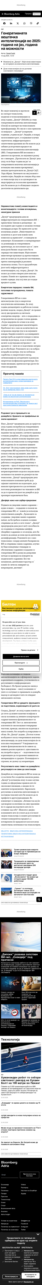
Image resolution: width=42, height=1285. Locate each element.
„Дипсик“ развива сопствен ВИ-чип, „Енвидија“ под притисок (19, 957)
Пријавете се (28, 1282)
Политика (4, 1190)
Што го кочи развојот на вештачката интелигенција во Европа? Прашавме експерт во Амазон (10, 1023)
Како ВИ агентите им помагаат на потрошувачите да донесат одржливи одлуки (29, 996)
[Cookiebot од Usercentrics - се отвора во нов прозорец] (30, 614)
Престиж (4, 1196)
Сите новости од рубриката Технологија (14, 902)
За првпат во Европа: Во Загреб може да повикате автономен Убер (19, 1143)
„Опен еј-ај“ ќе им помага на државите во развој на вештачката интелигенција (18, 395)
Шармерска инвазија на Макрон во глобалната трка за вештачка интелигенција (30, 1022)
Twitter (23, 1230)
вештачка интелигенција (21, 831)
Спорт (3, 1205)
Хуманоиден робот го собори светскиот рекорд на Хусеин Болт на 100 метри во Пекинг (21, 1080)
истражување (7, 836)
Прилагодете (20, 663)
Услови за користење (9, 1221)
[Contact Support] (39, 899)
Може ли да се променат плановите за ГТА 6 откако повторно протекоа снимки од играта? (20, 1130)
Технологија (10, 1039)
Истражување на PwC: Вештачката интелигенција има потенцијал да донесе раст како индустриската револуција (20, 403)
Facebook (24, 1224)
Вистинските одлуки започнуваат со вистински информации (20, 609)
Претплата (36, 14)
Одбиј (21, 669)
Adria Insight (5, 1214)
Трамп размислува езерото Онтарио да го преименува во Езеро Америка (27, 852)
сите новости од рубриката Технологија (14, 1154)
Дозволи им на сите (21, 656)
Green (3, 1202)
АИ (2, 1075)
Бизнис (3, 1187)
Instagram (24, 1227)
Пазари (4, 1193)
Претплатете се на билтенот (29, 1175)
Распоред (24, 1187)
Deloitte (5, 831)
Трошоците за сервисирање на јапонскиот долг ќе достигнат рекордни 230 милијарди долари (26, 864)
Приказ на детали (28, 650)
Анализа (4, 1211)
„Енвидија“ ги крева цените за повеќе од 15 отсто (20, 1104)
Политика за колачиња (9, 1230)
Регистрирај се (11, 1277)
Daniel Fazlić (10, 53)
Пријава (28, 14)
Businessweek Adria (8, 1208)
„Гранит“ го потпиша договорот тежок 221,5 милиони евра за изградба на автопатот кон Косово (27, 892)
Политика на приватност (10, 1227)
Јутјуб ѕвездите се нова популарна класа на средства (21, 1116)
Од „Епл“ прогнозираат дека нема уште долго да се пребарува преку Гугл (20, 389)
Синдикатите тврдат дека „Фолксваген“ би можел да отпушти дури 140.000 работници (26, 878)
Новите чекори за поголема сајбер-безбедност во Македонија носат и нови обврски (10, 996)
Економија (5, 1184)
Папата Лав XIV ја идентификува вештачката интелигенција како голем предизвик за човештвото (20, 381)
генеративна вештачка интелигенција (18, 834)
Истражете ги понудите (30, 1276)
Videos (23, 1184)
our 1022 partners (16, 625)
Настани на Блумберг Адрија (29, 1192)
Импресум (4, 1224)
